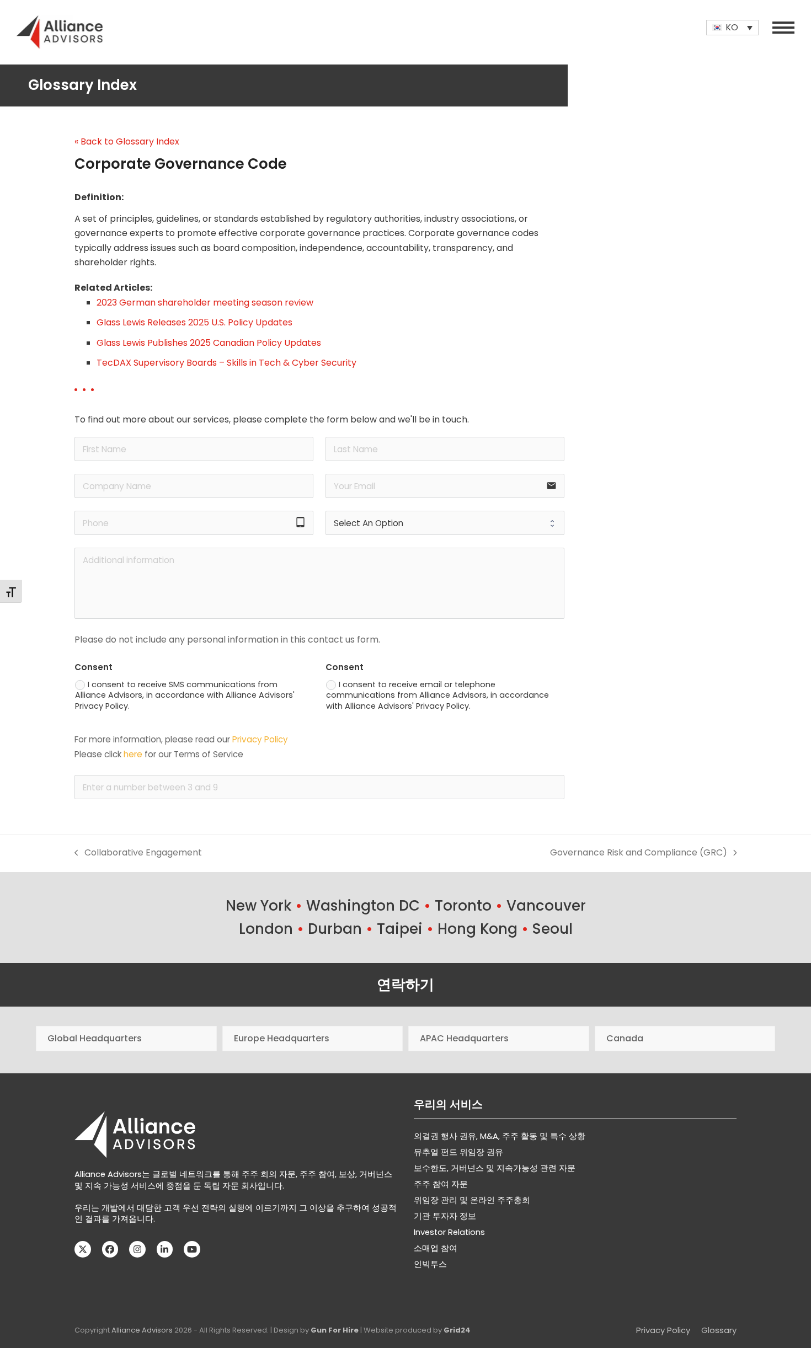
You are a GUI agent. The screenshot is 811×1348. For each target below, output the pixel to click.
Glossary (719, 1330)
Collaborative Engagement (138, 853)
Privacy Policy (260, 739)
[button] (783, 28)
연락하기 (405, 984)
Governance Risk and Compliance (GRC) (638, 853)
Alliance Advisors (142, 1330)
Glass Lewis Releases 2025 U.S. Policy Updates (194, 322)
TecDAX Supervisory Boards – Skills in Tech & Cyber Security (226, 362)
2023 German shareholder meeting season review (205, 302)
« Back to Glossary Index (126, 141)
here (133, 754)
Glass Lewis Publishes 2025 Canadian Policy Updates (209, 342)
